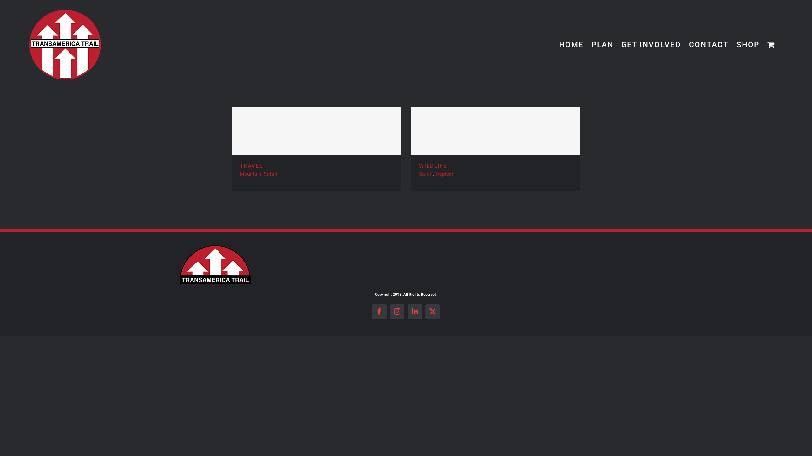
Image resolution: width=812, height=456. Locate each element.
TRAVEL (251, 165)
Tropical (444, 174)
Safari (270, 174)
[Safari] (316, 131)
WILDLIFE (433, 165)
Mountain (250, 174)
